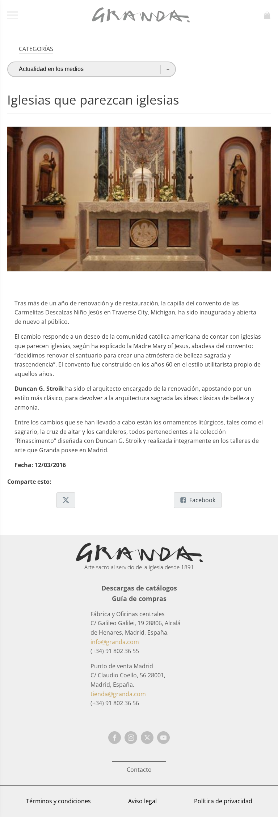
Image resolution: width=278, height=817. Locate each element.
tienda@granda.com (118, 694)
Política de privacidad (223, 801)
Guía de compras (139, 598)
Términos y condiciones (58, 801)
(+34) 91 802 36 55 (114, 651)
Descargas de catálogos (139, 588)
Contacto (139, 770)
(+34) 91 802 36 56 (114, 703)
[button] (65, 500)
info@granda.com (114, 642)
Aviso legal (142, 801)
